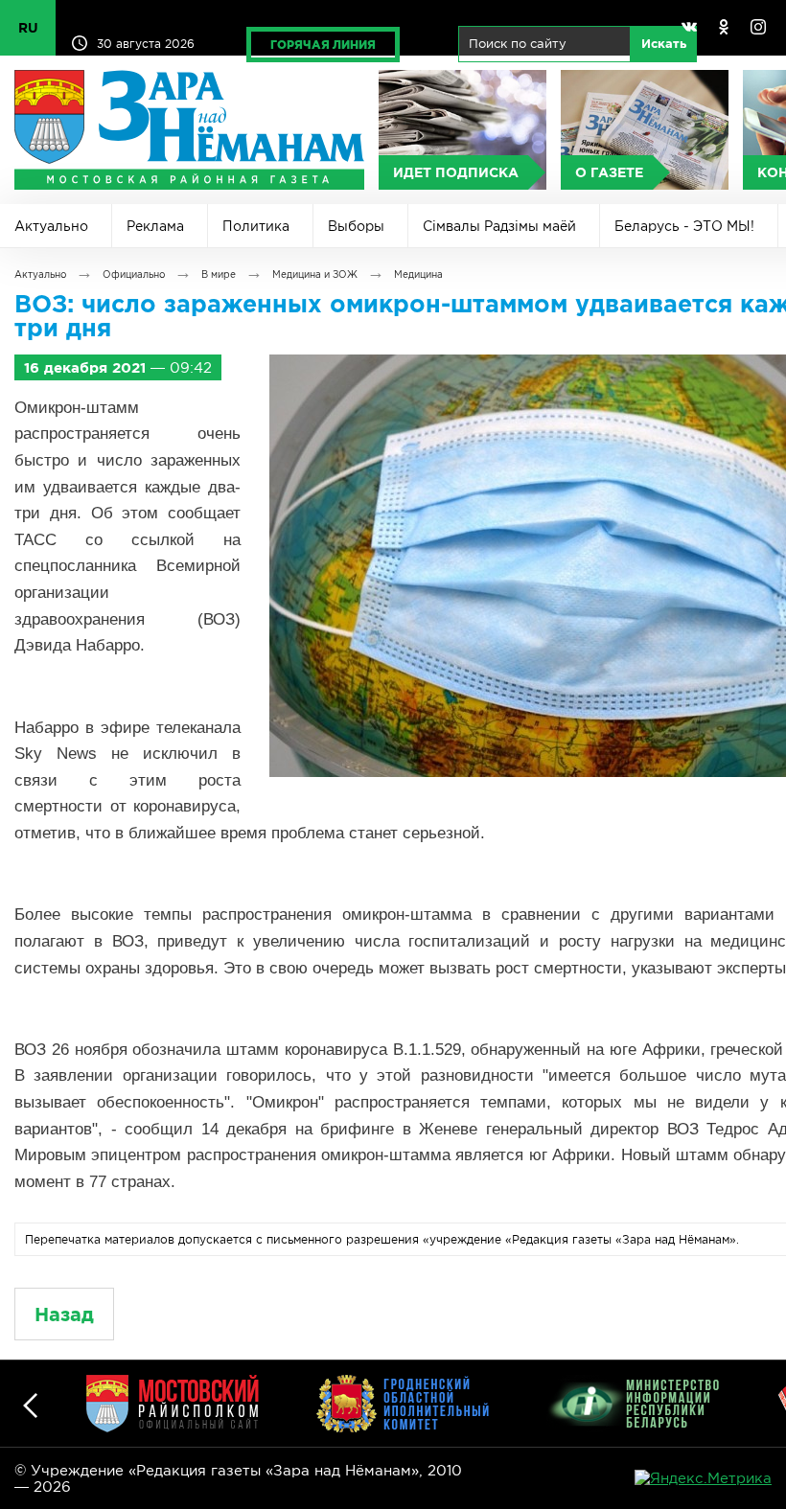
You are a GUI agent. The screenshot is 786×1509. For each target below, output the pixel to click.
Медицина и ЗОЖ (315, 274)
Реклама (155, 226)
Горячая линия (323, 44)
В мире (218, 274)
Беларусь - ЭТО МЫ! (684, 226)
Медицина (418, 274)
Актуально (51, 226)
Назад (64, 1314)
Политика (255, 226)
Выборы (356, 226)
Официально (134, 274)
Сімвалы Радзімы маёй (499, 226)
